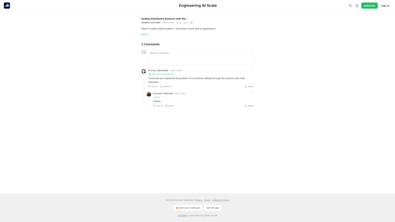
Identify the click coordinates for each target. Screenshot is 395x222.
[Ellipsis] (252, 70)
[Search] (350, 5)
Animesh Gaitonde (151, 22)
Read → (145, 34)
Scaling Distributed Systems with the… (164, 18)
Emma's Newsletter (158, 70)
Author (157, 97)
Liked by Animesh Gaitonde (163, 74)
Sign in (385, 5)
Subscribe (369, 5)
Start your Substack (189, 207)
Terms (207, 200)
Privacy (198, 200)
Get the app (212, 207)
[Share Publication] (357, 5)
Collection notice (220, 200)
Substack (182, 215)
